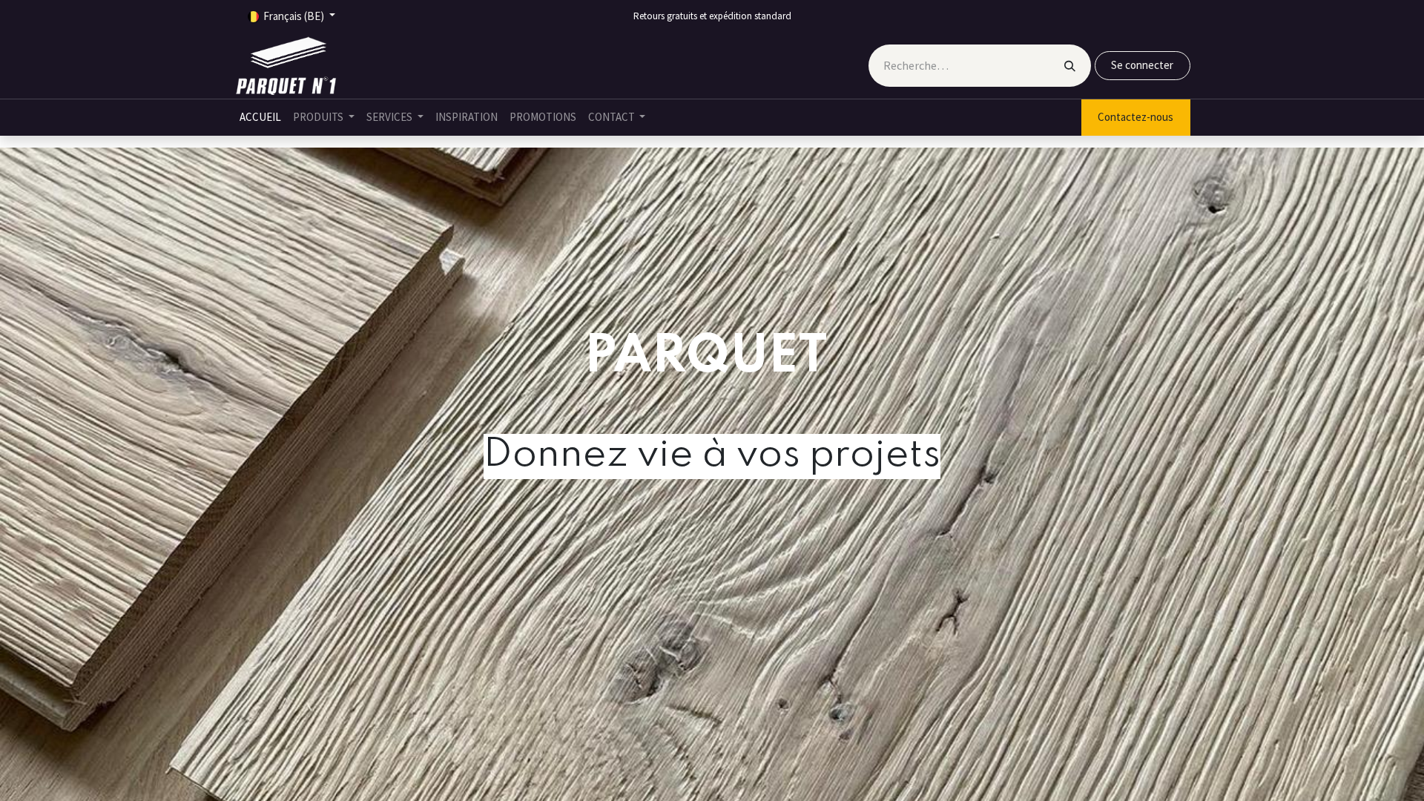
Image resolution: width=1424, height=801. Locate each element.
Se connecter (1142, 65)
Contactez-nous (1135, 117)
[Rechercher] (1070, 65)
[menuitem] (260, 117)
